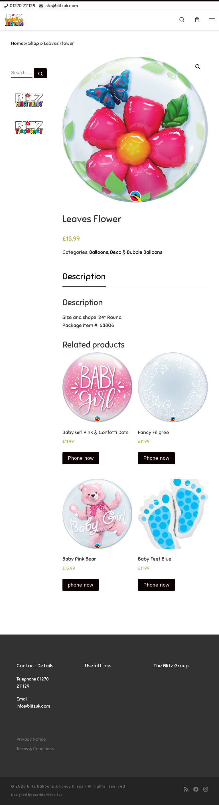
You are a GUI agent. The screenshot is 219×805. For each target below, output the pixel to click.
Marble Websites (47, 795)
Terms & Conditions (35, 748)
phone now (80, 585)
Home (17, 43)
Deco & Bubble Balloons (136, 252)
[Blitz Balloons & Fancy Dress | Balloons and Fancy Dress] (14, 19)
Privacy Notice (31, 739)
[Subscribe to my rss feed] (186, 790)
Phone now (81, 458)
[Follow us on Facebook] (195, 790)
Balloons (98, 252)
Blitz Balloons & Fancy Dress (55, 786)
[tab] (84, 276)
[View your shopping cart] (197, 20)
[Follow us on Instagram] (205, 790)
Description (84, 276)
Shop (33, 43)
